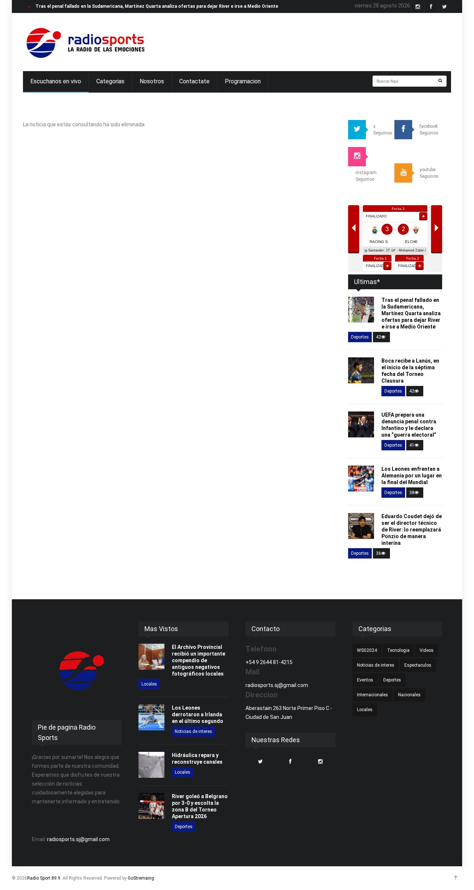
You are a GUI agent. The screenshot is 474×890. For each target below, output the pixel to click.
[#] (84, 42)
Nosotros (152, 81)
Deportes (360, 337)
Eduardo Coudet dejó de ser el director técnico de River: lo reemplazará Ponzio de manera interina (411, 529)
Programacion (243, 81)
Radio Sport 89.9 (43, 878)
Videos (427, 650)
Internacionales (372, 694)
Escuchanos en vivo (55, 81)
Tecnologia (398, 650)
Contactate (194, 81)
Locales (149, 684)
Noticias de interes (193, 731)
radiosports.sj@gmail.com (78, 839)
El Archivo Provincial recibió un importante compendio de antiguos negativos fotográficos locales (198, 660)
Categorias (110, 81)
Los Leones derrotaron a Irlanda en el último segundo (197, 714)
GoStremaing (141, 878)
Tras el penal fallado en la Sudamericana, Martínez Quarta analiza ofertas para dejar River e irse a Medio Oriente (411, 313)
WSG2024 (367, 650)
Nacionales (409, 694)
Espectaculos (417, 665)
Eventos (365, 680)
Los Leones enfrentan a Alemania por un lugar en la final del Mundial (411, 475)
